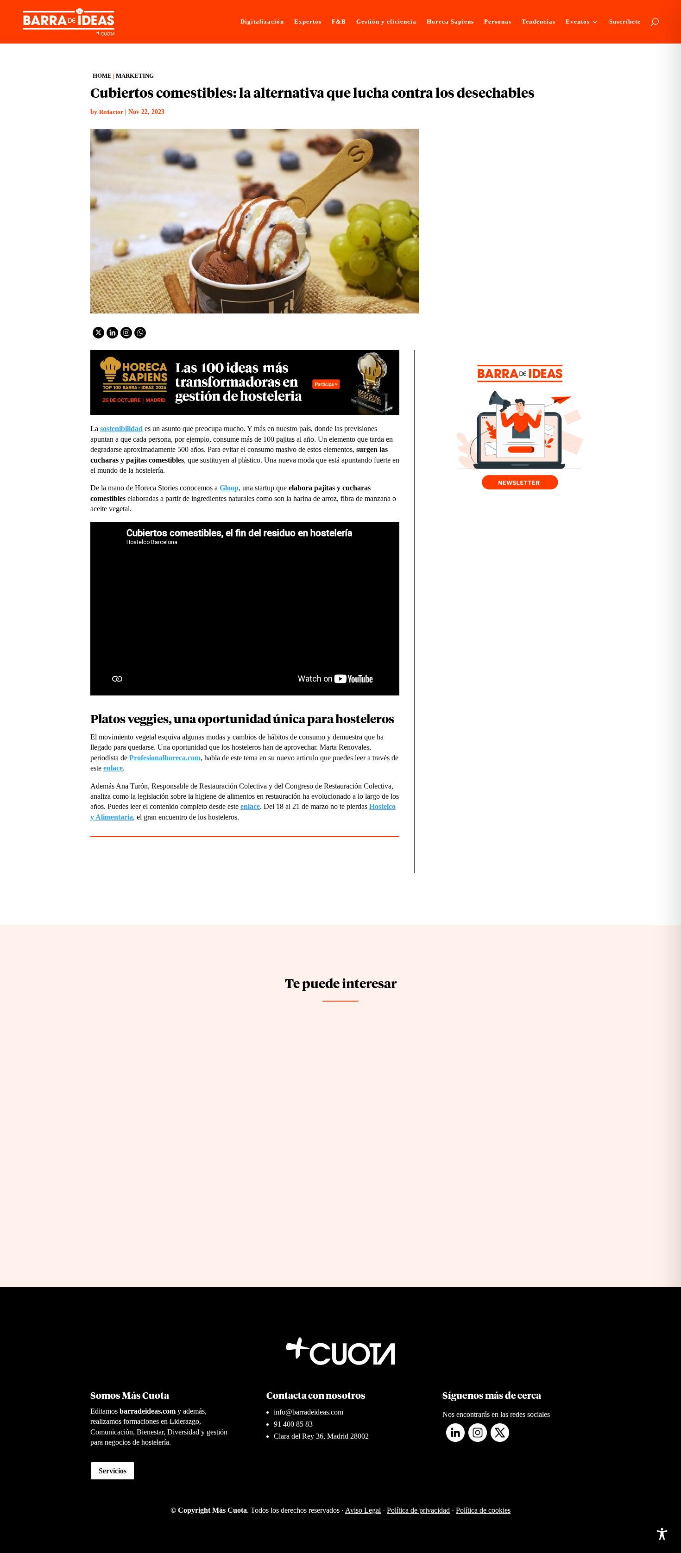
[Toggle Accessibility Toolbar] (662, 1534)
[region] (120, 1480)
